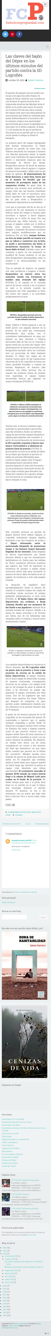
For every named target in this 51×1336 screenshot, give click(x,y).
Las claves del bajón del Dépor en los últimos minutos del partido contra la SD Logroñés (24, 65)
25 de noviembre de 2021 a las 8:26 (24, 841)
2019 (4, 1289)
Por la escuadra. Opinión (12, 1154)
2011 (4, 1312)
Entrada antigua (42, 824)
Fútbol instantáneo (10, 1142)
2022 (5, 1250)
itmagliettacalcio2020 (22, 840)
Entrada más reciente (11, 824)
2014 (4, 1303)
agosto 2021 (9, 1273)
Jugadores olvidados (11, 1148)
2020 (5, 1286)
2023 (5, 1247)
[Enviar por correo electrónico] (6, 805)
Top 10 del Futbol (9, 1166)
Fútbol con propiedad (20, 1324)
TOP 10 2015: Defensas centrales (24, 1208)
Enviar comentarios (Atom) (25, 892)
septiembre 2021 (11, 1270)
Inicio (28, 824)
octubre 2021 (10, 1259)
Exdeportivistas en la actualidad (15, 1139)
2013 (4, 1306)
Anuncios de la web (10, 1133)
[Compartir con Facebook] (14, 805)
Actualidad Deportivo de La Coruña (19, 812)
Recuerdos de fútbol (10, 1157)
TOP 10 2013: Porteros (20, 1194)
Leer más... (32, 1235)
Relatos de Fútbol (9, 1160)
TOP (47, 1333)
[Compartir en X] (11, 805)
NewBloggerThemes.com (10, 1328)
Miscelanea (7, 1151)
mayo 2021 (9, 1279)
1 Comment (18, 815)
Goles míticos (8, 1145)
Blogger (38, 1324)
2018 (4, 1292)
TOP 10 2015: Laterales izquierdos (25, 1180)
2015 (4, 1300)
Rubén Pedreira (35, 80)
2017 (4, 1294)
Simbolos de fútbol (10, 1163)
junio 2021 (9, 1276)
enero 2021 (9, 1282)
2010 (4, 1315)
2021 (4, 1253)
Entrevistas (7, 1136)
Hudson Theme (13, 1326)
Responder (16, 850)
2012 (4, 1309)
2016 (4, 1297)
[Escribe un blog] (9, 805)
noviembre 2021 (11, 1256)
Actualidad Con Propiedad (13, 1119)
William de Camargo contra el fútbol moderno (23, 1267)
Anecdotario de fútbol (11, 1125)
